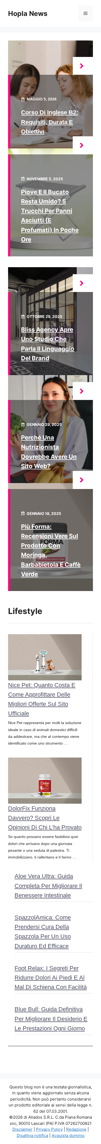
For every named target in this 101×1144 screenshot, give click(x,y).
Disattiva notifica (32, 1135)
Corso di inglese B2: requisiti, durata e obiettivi (49, 122)
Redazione (76, 1129)
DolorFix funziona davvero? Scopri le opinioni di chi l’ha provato (45, 818)
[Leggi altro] (83, 66)
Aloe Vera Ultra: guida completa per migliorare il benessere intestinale (48, 885)
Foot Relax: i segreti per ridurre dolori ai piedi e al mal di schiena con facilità (51, 977)
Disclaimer (22, 1129)
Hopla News (27, 13)
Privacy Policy (49, 1129)
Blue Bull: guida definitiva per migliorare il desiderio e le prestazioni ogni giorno (51, 1018)
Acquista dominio (68, 1135)
